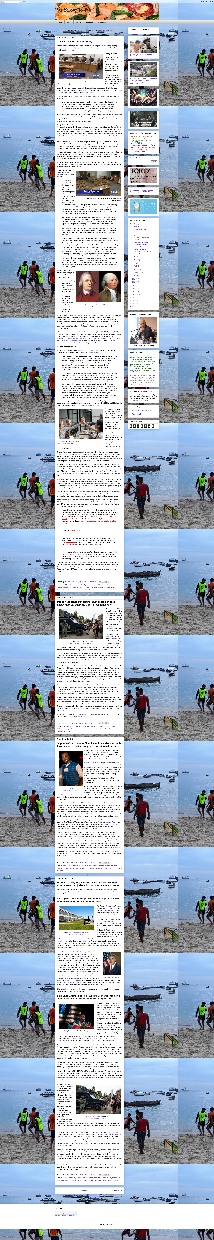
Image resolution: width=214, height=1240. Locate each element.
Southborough (110, 60)
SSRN (69, 22)
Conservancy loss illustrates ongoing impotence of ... (140, 231)
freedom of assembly (64, 587)
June (136, 260)
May (135, 263)
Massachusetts (78, 587)
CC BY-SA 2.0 (74, 790)
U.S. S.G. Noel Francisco (112, 977)
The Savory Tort (71, 10)
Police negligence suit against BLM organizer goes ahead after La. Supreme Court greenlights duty (86, 603)
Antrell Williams (95, 1118)
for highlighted (84, 952)
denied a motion (82, 956)
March (136, 269)
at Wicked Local (87, 92)
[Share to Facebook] (106, 582)
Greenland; (136, 138)
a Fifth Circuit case (80, 1143)
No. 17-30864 (80, 716)
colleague (84, 494)
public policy (112, 868)
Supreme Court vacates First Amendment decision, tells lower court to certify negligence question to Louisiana (89, 745)
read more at (99, 1038)
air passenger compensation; (142, 145)
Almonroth (72, 934)
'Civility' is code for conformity (74, 41)
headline (65, 989)
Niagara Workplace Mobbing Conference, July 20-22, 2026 (141, 191)
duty (66, 729)
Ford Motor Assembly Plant (75, 932)
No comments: (90, 582)
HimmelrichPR (66, 790)
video (91, 82)
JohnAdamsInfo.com (99, 306)
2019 (134, 297)
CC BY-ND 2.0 (103, 1118)
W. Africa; (144, 138)
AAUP (64, 585)
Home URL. (140, 400)
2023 (134, 285)
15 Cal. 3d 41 (104, 1049)
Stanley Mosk (111, 1180)
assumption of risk (69, 726)
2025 (134, 279)
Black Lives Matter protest (93, 1116)
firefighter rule (74, 729)
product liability (88, 1180)
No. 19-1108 (83, 851)
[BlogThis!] (102, 582)
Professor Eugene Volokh (104, 1134)
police (68, 731)
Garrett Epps (69, 1180)
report (82, 352)
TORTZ (78, 22)
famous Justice (74, 1053)
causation (93, 726)
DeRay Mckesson (69, 1031)
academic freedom (73, 585)
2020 (134, 294)
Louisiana (90, 868)
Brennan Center (77, 341)
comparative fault (104, 726)
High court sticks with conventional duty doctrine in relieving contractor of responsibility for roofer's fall (143, 81)
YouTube (89, 22)
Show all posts (108, 30)
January (137, 275)
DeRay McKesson (90, 866)
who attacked (82, 1152)
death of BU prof (149, 146)
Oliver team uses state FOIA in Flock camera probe (141, 237)
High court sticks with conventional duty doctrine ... (140, 244)
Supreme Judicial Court (84, 590)
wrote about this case (92, 763)
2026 (134, 224)
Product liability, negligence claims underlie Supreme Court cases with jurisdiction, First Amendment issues (88, 884)
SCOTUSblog (113, 851)
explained (95, 352)
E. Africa (151, 138)
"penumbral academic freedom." (88, 405)
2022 (134, 288)
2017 (134, 303)
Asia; (151, 137)
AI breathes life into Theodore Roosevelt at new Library (141, 55)
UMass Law (102, 22)
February (137, 272)
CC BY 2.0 (72, 443)
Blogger (111, 1224)
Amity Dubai (67, 1040)
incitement (82, 868)
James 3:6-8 (89, 1073)
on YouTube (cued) (65, 92)
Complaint (87, 1038)
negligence (61, 731)
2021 (134, 291)
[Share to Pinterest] (109, 582)
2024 (134, 282)
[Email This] (100, 582)
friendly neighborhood (71, 982)
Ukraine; (146, 137)
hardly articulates (73, 980)
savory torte (134, 370)
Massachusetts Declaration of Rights (97, 587)
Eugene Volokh (81, 1178)
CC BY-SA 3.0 (79, 934)
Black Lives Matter (82, 726)
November (113, 639)
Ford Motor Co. (106, 1178)
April (120, 636)
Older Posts (117, 1190)
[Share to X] (104, 582)
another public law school (99, 494)
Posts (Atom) (94, 1198)
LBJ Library (85, 1031)
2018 (134, 300)
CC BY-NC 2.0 (83, 643)
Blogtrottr (143, 395)
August (136, 226)
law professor (139, 356)
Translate (71, 1215)
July (135, 257)
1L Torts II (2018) (136, 414)
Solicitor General (100, 1180)
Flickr (68, 443)
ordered (87, 757)
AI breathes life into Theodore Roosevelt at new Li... (142, 251)
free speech (113, 585)
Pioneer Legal (108, 338)
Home (60, 22)
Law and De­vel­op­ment (145, 140)
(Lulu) (140, 142)
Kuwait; (140, 137)
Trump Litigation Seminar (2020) (141, 410)
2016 (134, 306)
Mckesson (71, 788)
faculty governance (88, 585)
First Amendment (102, 585)
